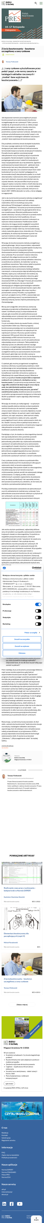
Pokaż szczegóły (31, 633)
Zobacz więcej (22, 1005)
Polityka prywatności (9, 1157)
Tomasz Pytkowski (12, 62)
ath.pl (4, 1189)
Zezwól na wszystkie (22, 639)
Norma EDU (6, 1177)
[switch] (38, 611)
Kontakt (5, 1135)
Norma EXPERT (7, 1170)
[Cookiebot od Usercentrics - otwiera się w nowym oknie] (32, 568)
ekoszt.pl (5, 1194)
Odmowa (22, 653)
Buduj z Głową (7, 41)
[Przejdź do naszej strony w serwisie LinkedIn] (4, 1204)
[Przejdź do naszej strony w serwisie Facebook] (11, 1204)
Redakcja (5, 1133)
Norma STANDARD (9, 1172)
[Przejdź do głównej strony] (8, 3)
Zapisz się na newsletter (10, 1155)
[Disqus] (22, 822)
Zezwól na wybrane (22, 646)
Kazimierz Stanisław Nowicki (14, 897)
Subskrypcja (6, 1138)
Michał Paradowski (11, 942)
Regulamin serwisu (8, 1140)
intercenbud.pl (7, 1192)
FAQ (3, 1152)
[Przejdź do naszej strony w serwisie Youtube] (19, 1204)
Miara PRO (6, 1175)
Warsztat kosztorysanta (22, 41)
